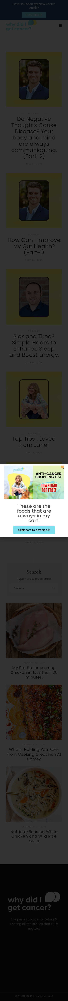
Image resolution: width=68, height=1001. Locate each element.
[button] (63, 468)
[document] (34, 500)
